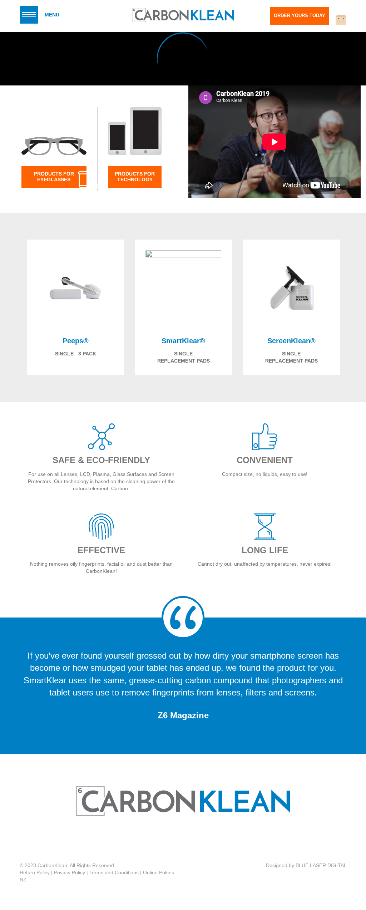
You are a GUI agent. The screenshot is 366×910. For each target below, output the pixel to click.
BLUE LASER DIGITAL (321, 865)
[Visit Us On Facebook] (175, 839)
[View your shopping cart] (341, 20)
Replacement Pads (183, 361)
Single (64, 353)
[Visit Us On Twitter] (190, 839)
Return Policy (35, 872)
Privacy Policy (69, 872)
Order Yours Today (299, 15)
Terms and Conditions (114, 872)
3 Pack (87, 353)
